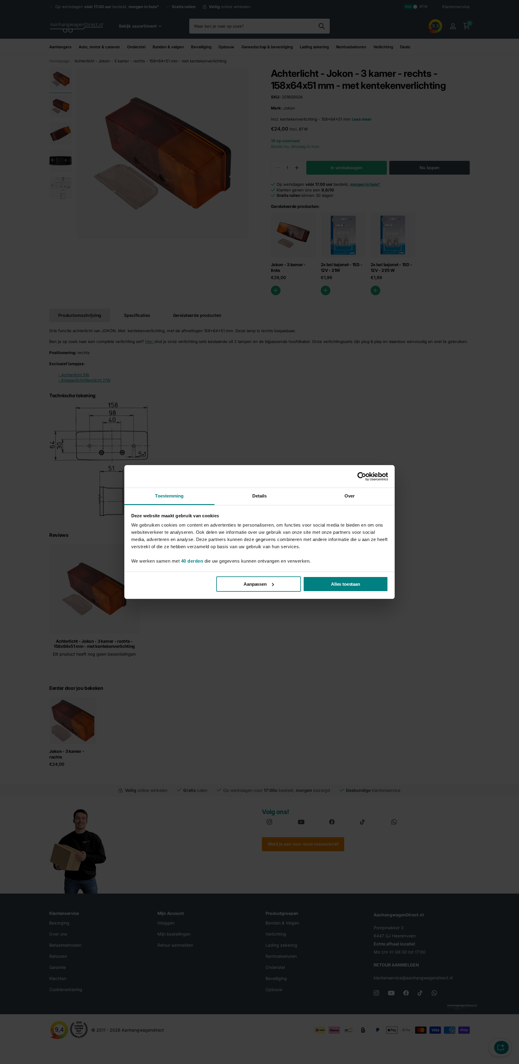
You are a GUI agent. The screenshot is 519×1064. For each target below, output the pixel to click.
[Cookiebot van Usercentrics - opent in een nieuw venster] (361, 476)
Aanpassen (255, 584)
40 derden (192, 561)
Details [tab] (259, 495)
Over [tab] (349, 495)
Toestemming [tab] (169, 495)
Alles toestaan (345, 584)
